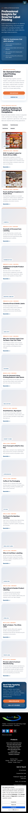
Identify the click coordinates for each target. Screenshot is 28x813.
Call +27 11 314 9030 (14, 705)
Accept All (13, 807)
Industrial (13, 128)
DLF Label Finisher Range (14, 747)
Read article (6, 166)
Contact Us (14, 97)
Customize (13, 802)
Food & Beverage (14, 124)
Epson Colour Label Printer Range (14, 742)
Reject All (13, 804)
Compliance (5, 124)
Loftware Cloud (14, 751)
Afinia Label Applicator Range (14, 749)
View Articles (14, 93)
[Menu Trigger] (25, 3)
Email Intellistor (14, 701)
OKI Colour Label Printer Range (14, 744)
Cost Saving (5, 128)
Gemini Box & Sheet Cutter (14, 752)
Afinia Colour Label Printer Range (14, 746)
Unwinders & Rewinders (14, 754)
